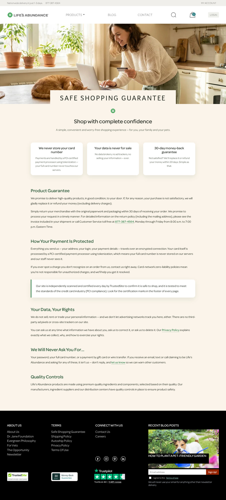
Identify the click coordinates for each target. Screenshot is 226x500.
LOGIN (213, 14)
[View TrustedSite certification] (17, 476)
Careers (100, 436)
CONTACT (145, 15)
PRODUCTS (74, 15)
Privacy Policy (170, 330)
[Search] (173, 15)
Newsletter (14, 454)
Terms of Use (172, 477)
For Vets (12, 445)
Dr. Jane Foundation (20, 436)
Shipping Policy (61, 436)
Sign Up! (212, 472)
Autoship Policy (61, 440)
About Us (13, 431)
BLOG (112, 15)
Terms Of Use (60, 450)
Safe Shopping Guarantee (68, 431)
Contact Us (102, 431)
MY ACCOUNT (208, 3)
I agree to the (165, 477)
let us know (118, 362)
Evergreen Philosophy (21, 440)
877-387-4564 (53, 3)
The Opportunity (18, 450)
